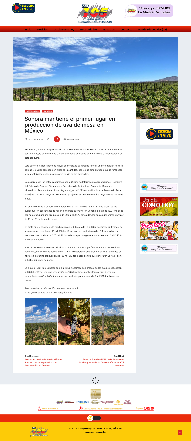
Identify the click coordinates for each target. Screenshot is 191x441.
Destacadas (33, 111)
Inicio (27, 29)
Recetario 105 (88, 29)
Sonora (48, 111)
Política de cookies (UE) (152, 29)
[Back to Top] (180, 432)
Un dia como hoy (64, 29)
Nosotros (109, 29)
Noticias (42, 29)
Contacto (126, 29)
